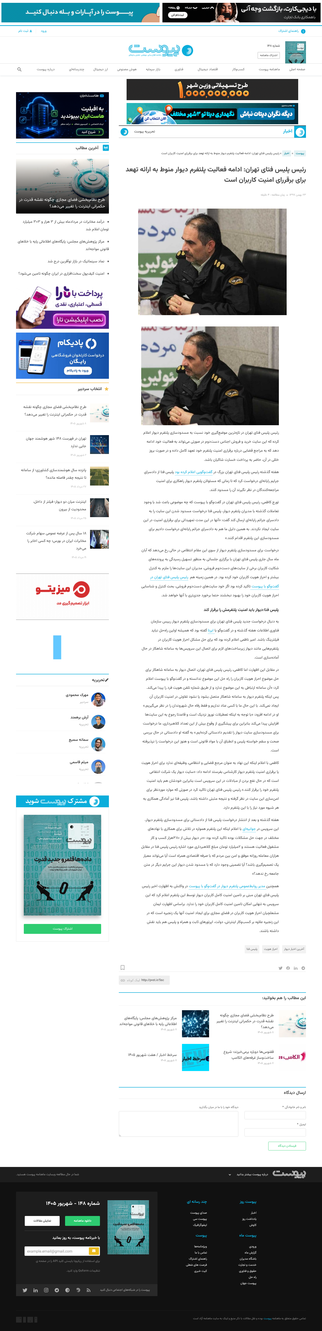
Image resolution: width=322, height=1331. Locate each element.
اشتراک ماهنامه (268, 55)
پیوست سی (200, 1219)
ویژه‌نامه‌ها (200, 1246)
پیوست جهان (248, 1283)
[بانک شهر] (212, 89)
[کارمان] (62, 647)
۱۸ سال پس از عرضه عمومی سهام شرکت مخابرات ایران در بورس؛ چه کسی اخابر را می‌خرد (56, 541)
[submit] (94, 1251)
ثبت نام (23, 31)
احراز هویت (270, 949)
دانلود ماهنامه (82, 1221)
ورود (43, 31)
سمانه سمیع (78, 740)
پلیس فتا (252, 949)
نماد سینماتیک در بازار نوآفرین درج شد (76, 261)
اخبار (287, 131)
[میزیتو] (62, 596)
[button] (19, 69)
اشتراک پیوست (62, 928)
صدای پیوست (198, 1213)
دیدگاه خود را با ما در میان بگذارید (218, 1107)
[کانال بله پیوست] (80, 12)
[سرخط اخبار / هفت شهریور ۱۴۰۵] (195, 1070)
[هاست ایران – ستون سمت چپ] (62, 115)
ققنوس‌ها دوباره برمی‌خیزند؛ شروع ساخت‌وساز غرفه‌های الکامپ (248, 1055)
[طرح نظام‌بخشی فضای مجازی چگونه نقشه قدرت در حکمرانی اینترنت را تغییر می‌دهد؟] (292, 1036)
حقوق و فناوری (247, 1271)
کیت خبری (200, 1271)
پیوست (300, 153)
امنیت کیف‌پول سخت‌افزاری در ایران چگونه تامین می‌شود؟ (61, 274)
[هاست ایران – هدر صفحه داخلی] (212, 113)
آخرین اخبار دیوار (294, 949)
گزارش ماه (250, 1252)
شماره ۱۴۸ (273, 46)
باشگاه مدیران (248, 1259)
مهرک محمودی (77, 695)
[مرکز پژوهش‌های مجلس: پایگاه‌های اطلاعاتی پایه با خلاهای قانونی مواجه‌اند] (195, 1036)
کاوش (252, 1225)
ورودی (252, 1246)
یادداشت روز (249, 1219)
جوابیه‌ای (249, 829)
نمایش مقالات (42, 1221)
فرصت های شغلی (196, 1265)
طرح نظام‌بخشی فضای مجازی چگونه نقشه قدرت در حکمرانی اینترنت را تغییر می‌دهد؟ (245, 1021)
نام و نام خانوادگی (295, 1107)
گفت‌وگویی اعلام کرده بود (193, 472)
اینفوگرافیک (200, 1225)
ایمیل (302, 1124)
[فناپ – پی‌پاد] (62, 356)
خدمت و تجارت (247, 1265)
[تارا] (62, 305)
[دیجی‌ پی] (241, 12)
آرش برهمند (79, 718)
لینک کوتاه (133, 980)
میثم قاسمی (79, 762)
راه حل (252, 1277)
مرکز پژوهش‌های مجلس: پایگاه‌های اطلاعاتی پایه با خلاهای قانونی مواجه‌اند (148, 1021)
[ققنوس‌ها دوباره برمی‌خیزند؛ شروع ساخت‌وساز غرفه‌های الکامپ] (292, 1070)
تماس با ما (201, 1252)
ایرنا (211, 631)
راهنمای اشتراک (288, 31)
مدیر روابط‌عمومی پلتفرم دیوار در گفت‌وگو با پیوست (227, 886)
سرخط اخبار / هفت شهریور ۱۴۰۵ (152, 1055)
